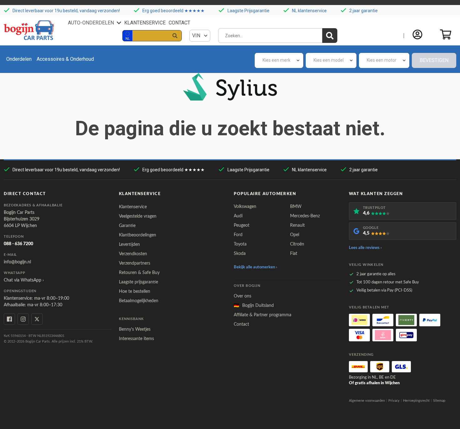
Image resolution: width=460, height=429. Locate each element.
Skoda (240, 253)
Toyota (240, 244)
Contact (179, 23)
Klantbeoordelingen (137, 235)
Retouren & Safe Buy (139, 273)
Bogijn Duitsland (254, 305)
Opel (294, 235)
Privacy (394, 400)
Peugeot (241, 225)
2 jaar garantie (363, 10)
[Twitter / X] (37, 319)
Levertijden (129, 244)
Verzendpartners (134, 263)
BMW (296, 206)
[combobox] (279, 60)
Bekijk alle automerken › (255, 267)
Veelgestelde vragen (137, 216)
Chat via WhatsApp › (24, 280)
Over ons (242, 296)
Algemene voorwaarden (367, 400)
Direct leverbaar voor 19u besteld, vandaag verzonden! (66, 10)
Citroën (297, 244)
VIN (197, 36)
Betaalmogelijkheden (138, 301)
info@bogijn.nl (17, 262)
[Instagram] (23, 319)
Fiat (293, 253)
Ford (238, 235)
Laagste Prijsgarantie (248, 10)
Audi (238, 216)
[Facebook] (9, 319)
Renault (297, 225)
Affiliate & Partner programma (262, 315)
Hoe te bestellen (134, 291)
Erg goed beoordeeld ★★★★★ (173, 10)
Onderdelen (19, 59)
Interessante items (136, 339)
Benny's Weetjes (135, 329)
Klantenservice (145, 23)
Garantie (127, 226)
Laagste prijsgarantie (138, 282)
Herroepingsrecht (416, 400)
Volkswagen (245, 206)
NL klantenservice (309, 10)
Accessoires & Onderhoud (65, 59)
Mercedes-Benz (305, 216)
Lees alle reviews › (365, 248)
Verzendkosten (133, 254)
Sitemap (439, 400)
